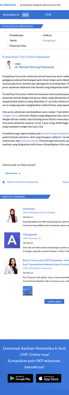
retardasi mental (29, 140)
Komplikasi (49, 40)
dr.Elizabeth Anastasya (40, 268)
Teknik (13, 40)
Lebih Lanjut (54, 301)
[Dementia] (12, 221)
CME (48, 14)
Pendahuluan (16, 35)
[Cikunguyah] (12, 247)
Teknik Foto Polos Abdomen (22, 181)
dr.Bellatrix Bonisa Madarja (42, 212)
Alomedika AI (11, 14)
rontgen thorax (10, 115)
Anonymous (35, 238)
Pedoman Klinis (17, 45)
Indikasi (47, 35)
